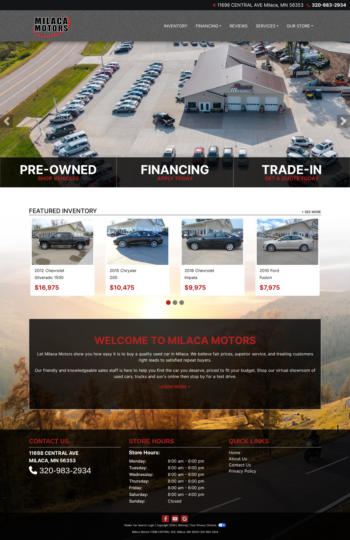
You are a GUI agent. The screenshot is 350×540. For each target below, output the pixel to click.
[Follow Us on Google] (184, 495)
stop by (197, 353)
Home (234, 429)
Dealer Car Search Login (139, 501)
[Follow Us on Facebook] (165, 495)
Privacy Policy (242, 447)
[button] (6, 121)
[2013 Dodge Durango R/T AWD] (213, 229)
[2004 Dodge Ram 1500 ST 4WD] (62, 230)
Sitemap (183, 501)
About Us (238, 435)
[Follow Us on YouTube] (175, 495)
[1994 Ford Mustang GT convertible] (137, 228)
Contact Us (240, 441)
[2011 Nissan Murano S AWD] (287, 229)
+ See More (311, 212)
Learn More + (175, 363)
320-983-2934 (329, 5)
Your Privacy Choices (203, 501)
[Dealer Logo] (52, 25)
